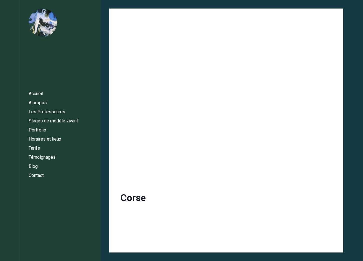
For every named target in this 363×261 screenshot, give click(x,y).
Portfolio (37, 130)
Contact (36, 175)
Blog (33, 166)
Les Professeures (47, 111)
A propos (38, 102)
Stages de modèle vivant (53, 121)
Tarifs (34, 148)
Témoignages (42, 157)
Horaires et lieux (45, 139)
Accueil (36, 93)
